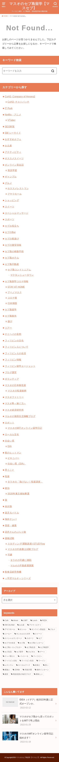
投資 (7, 476)
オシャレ (23, 629)
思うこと (9, 470)
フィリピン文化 (11, 661)
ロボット (9, 422)
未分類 (8, 506)
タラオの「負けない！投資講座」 (25, 481)
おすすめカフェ (13, 139)
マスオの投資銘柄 (17, 390)
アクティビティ (13, 152)
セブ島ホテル (12, 257)
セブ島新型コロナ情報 (16, 281)
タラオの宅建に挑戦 (21, 560)
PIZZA (44, 620)
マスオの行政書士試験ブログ (23, 549)
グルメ (8, 183)
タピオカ (31, 652)
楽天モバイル (12, 512)
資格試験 (9, 538)
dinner (15, 620)
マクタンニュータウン (22, 275)
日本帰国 (12, 303)
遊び (10, 321)
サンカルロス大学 (23, 634)
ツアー (8, 327)
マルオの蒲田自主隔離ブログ (20, 416)
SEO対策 (10, 126)
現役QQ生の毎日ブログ (22, 674)
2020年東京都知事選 (19, 493)
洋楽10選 (28, 670)
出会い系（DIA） (17, 463)
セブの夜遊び (12, 238)
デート (42, 652)
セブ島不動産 (12, 264)
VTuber (11, 120)
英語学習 (12, 170)
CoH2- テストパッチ (18, 101)
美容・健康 (11, 525)
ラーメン (41, 661)
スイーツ (9, 206)
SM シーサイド (13, 132)
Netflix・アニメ (13, 114)
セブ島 (22, 643)
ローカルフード (24, 665)
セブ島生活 (31, 647)
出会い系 (9, 440)
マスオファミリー (14, 397)
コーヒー (8, 634)
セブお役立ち (12, 226)
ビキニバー (13, 458)
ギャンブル (11, 176)
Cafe (6, 620)
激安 (6, 674)
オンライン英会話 (14, 165)
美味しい (39, 674)
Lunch (34, 620)
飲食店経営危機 (13, 571)
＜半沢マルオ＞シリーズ (18, 578)
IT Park (9, 108)
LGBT (25, 620)
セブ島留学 (11, 309)
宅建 (10, 554)
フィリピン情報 (13, 359)
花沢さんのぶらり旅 (15, 532)
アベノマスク (15, 292)
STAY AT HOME (16, 287)
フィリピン (37, 656)
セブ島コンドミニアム (19, 269)
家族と (7, 670)
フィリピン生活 (27, 661)
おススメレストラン (18, 188)
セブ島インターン (37, 643)
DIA (10, 446)
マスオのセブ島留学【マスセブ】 (29, 6)
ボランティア (12, 379)
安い (46, 665)
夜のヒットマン (13, 452)
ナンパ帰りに (10, 656)
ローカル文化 (12, 434)
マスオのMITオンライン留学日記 (25, 428)
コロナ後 (12, 297)
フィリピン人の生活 (15, 353)
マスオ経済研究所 (14, 410)
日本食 (17, 670)
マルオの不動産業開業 (22, 565)
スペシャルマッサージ (16, 213)
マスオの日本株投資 (15, 385)
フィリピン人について (16, 347)
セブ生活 (8, 652)
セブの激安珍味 (13, 245)
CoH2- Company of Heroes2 (20, 96)
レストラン (9, 665)
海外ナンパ (11, 519)
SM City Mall (9, 625)
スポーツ (9, 219)
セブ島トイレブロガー (13, 647)
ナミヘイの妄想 (13, 334)
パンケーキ (24, 656)
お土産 (8, 145)
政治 (7, 488)
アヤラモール (15, 194)
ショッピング (12, 200)
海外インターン (43, 670)
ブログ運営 (11, 372)
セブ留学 (19, 652)
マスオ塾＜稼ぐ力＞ (15, 403)
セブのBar (10, 232)
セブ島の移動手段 (14, 251)
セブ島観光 (11, 316)
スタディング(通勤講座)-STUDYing (26, 543)
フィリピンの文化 (14, 340)
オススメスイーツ (14, 158)
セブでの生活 (10, 643)
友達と (37, 665)
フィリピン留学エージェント (20, 366)
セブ (40, 638)
